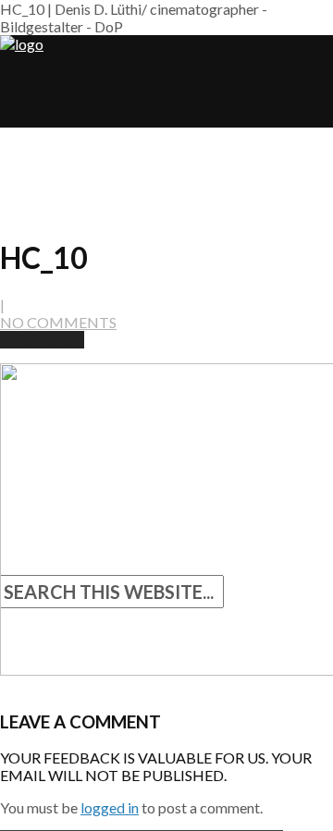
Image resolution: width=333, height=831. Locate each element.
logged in (109, 807)
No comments (58, 322)
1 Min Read (42, 339)
